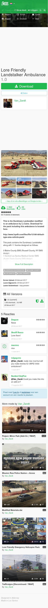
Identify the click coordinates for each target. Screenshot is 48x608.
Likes (23, 209)
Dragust (14, 319)
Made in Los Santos (9, 600)
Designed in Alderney (10, 597)
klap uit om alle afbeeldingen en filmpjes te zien (24, 201)
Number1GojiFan (18, 376)
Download (25, 86)
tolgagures (16, 357)
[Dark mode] (40, 10)
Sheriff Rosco (17, 332)
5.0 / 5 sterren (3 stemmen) (10, 214)
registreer (26, 392)
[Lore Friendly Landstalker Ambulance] (24, 163)
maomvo (15, 345)
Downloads (11, 209)
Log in (16, 392)
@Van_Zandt (17, 361)
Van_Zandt (20, 100)
